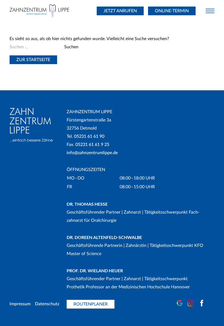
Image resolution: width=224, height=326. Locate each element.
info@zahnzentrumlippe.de (92, 153)
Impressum (20, 304)
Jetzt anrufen (120, 11)
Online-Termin (172, 11)
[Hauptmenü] (210, 11)
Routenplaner (90, 304)
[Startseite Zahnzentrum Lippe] (45, 10)
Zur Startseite (33, 60)
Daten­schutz (47, 304)
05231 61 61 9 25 (92, 144)
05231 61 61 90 (89, 136)
